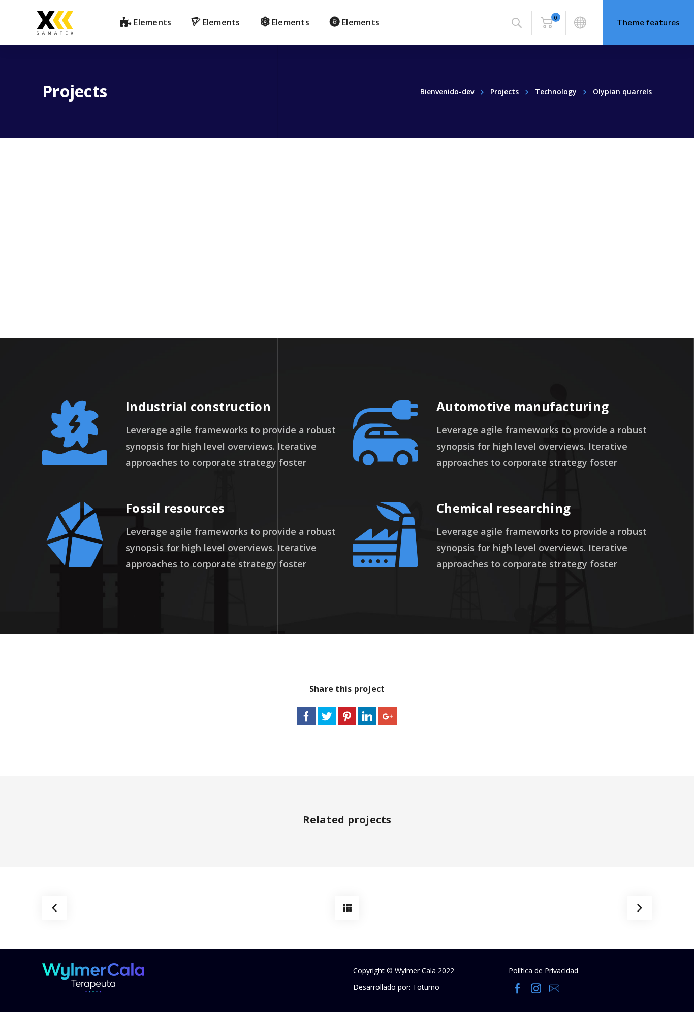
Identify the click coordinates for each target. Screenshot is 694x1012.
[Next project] (639, 908)
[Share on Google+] (387, 716)
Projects (504, 91)
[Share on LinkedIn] (367, 716)
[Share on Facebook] (306, 716)
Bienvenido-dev (447, 91)
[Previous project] (54, 908)
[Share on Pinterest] (347, 716)
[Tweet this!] (327, 716)
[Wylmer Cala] (55, 22)
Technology (556, 91)
